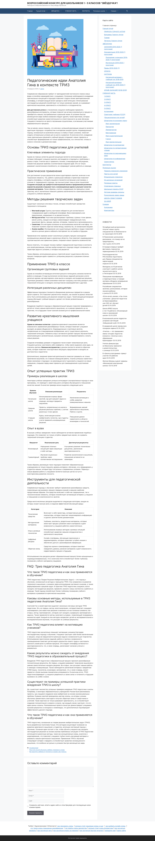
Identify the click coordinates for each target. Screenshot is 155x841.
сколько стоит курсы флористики (100, 828)
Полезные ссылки (99, 11)
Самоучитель (109, 162)
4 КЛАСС (107, 105)
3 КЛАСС (107, 102)
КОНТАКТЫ (86, 11)
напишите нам (110, 831)
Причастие (110, 127)
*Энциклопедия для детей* (114, 117)
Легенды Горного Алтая (113, 41)
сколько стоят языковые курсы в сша (89, 826)
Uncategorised (33, 748)
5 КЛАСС (107, 108)
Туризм (107, 38)
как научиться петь (44, 831)
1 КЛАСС (107, 96)
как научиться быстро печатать (91, 831)
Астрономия (108, 111)
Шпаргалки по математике (114, 145)
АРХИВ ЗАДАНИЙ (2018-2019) (115, 90)
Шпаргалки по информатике (114, 159)
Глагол (108, 139)
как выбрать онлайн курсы (115, 826)
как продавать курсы (65, 826)
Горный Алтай (40, 11)
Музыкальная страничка (113, 177)
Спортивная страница (112, 186)
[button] (127, 11)
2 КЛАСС (107, 99)
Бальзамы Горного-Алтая (113, 35)
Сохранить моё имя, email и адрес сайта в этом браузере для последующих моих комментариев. (60, 806)
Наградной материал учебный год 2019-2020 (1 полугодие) (115, 85)
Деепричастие (111, 130)
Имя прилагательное (113, 142)
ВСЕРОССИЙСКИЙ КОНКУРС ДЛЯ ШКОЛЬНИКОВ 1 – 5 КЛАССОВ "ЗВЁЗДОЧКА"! (72, 3)
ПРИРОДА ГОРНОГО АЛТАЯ (114, 32)
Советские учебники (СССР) (114, 114)
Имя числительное (113, 124)
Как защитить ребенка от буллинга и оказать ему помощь (47, 751)
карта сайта (121, 831)
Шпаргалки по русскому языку (115, 121)
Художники (108, 207)
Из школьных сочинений (113, 180)
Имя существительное (114, 136)
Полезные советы (111, 183)
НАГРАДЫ (108, 74)
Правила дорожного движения (115, 171)
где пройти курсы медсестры (76, 828)
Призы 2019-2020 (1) (112, 68)
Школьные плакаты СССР (113, 189)
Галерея (113, 11)
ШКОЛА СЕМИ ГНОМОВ (113, 198)
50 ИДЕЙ (107, 201)
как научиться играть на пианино (65, 831)
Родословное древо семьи (114, 195)
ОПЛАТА (107, 71)
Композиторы (109, 210)
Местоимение (111, 133)
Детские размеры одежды (114, 192)
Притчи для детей (111, 174)
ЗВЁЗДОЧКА (55, 11)
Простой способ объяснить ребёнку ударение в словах (47, 750)
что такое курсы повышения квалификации (46, 828)
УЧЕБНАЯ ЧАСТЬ (70, 11)
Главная (30, 11)
